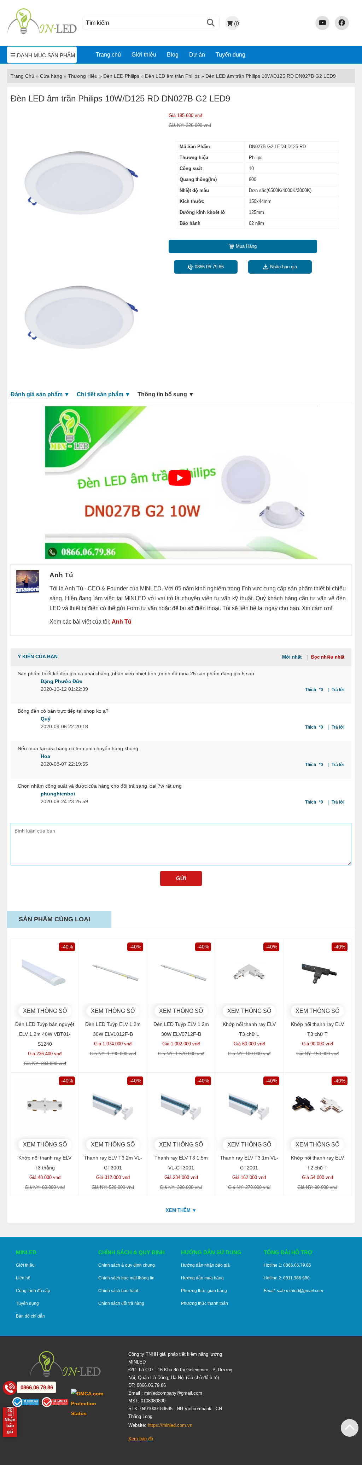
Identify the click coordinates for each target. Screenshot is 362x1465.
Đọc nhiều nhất (327, 657)
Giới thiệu (144, 55)
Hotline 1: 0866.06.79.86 (287, 1265)
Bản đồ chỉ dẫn (30, 1316)
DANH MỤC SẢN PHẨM (46, 55)
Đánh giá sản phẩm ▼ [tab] (40, 394)
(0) (236, 23)
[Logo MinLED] (42, 33)
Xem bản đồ (140, 1438)
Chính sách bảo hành (119, 1290)
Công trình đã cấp (33, 1290)
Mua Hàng (246, 246)
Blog (173, 55)
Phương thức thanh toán (204, 1303)
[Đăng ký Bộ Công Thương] (56, 1403)
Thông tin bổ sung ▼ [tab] (166, 394)
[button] (349, 1428)
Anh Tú (122, 622)
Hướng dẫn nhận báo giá (205, 1265)
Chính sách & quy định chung (126, 1265)
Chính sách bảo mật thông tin (126, 1278)
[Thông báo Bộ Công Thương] (27, 1403)
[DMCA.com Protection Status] (94, 1403)
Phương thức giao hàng (204, 1290)
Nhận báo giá (283, 266)
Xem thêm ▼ (181, 1210)
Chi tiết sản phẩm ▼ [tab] (103, 394)
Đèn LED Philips (121, 76)
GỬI (181, 878)
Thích (314, 689)
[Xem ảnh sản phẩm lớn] (81, 178)
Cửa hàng (51, 76)
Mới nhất (292, 657)
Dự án (197, 55)
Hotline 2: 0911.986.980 (287, 1278)
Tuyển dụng (230, 55)
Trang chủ (108, 55)
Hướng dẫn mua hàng (202, 1278)
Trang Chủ (22, 76)
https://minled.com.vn (170, 1425)
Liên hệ (23, 1278)
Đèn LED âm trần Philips (172, 76)
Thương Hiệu (83, 76)
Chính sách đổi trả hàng (121, 1303)
